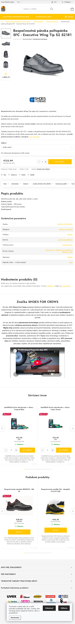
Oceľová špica (67, 245)
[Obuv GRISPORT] (37, 596)
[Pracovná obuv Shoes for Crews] (63, 596)
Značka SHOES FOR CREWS (42, 184)
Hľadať (51, 9)
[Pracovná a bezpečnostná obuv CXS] (63, 601)
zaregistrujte (66, 286)
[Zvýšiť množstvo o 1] (45, 162)
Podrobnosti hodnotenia (40, 39)
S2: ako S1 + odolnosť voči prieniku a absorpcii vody (59, 251)
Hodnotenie (15, 184)
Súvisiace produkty (61, 184)
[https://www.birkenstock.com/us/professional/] (51, 601)
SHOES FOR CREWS (43, 169)
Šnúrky (70, 257)
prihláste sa (51, 286)
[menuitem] (17, 17)
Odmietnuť (49, 608)
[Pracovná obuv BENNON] (38, 601)
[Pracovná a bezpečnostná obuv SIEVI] (24, 596)
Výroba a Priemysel (65, 229)
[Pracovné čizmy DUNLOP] (50, 596)
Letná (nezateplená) (65, 240)
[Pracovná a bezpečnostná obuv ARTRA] (25, 601)
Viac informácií (34, 137)
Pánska (69, 234)
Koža (70, 262)
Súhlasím (64, 608)
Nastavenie (15, 617)
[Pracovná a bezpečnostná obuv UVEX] (12, 596)
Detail (19, 532)
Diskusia (25, 184)
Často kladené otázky (7, 2)
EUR (55, 2)
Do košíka (60, 162)
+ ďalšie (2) (6, 77)
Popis (5, 184)
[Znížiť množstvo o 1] (39, 162)
